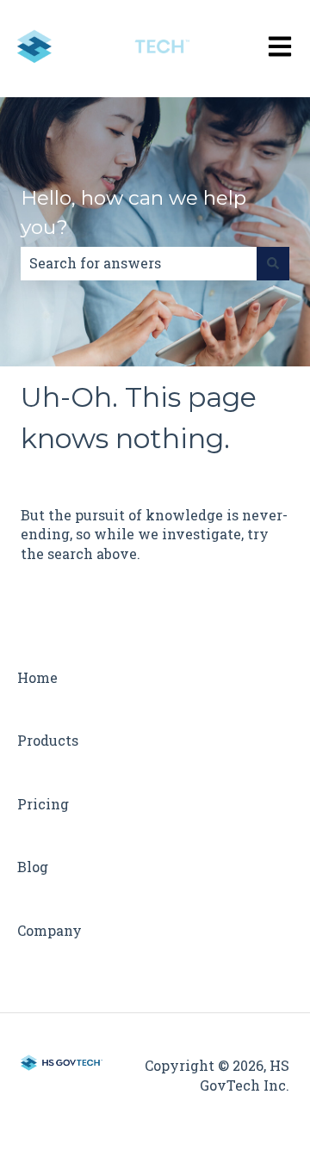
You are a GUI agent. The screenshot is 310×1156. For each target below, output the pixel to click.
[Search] (273, 263)
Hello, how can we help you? (133, 213)
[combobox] (139, 263)
